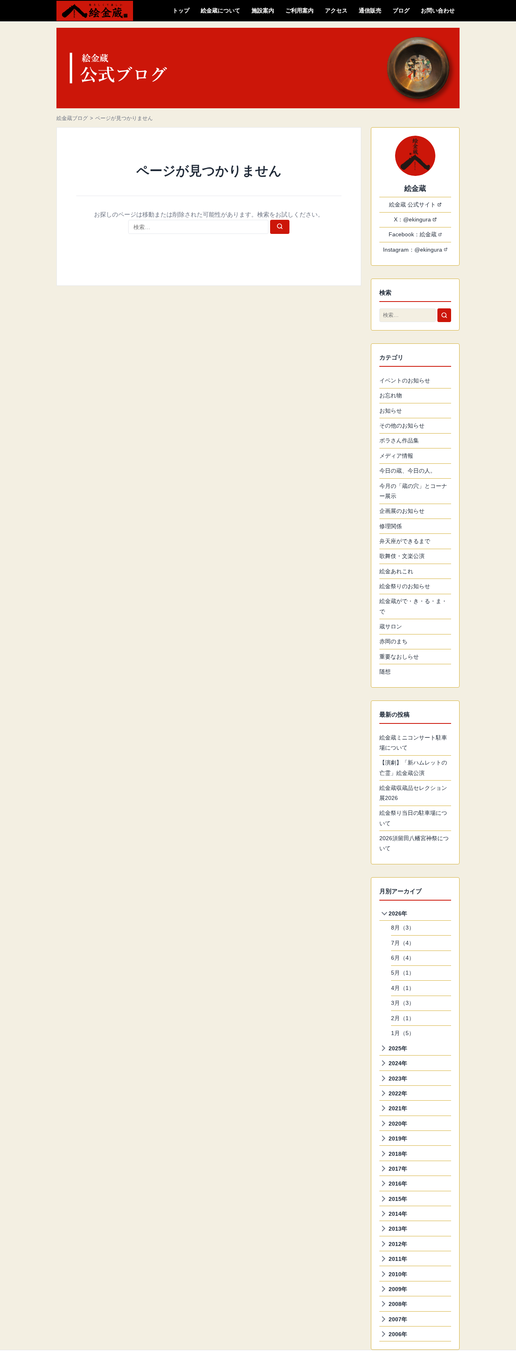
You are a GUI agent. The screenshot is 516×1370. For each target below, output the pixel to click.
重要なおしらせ (399, 656)
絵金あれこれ (396, 571)
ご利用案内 (299, 10)
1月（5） (402, 1033)
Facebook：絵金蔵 (413, 234)
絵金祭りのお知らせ (404, 586)
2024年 (398, 1063)
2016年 (398, 1183)
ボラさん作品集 (399, 440)
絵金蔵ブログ (72, 118)
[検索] (279, 227)
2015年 (398, 1199)
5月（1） (402, 972)
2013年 (398, 1228)
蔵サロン (390, 626)
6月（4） (402, 958)
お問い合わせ (438, 10)
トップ (181, 10)
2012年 (398, 1244)
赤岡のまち (393, 641)
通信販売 (370, 10)
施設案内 (263, 10)
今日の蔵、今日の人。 (407, 470)
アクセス (336, 10)
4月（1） (402, 988)
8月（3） (402, 927)
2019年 (398, 1138)
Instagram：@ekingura (412, 249)
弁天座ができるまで (404, 541)
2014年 (398, 1214)
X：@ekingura (412, 219)
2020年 (398, 1123)
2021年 (398, 1108)
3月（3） (402, 1003)
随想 (385, 671)
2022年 (398, 1093)
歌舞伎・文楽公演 (401, 556)
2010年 (398, 1274)
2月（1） (402, 1018)
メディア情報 (396, 456)
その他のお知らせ (401, 425)
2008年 (398, 1304)
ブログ (401, 10)
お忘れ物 (390, 395)
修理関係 (390, 526)
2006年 (398, 1334)
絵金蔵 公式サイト (412, 204)
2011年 (398, 1259)
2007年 (398, 1319)
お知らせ (390, 410)
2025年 (398, 1048)
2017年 (398, 1168)
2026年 (398, 913)
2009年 (398, 1289)
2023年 (398, 1078)
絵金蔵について (220, 10)
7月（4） (402, 943)
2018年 (398, 1154)
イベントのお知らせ (404, 380)
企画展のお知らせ (401, 511)
